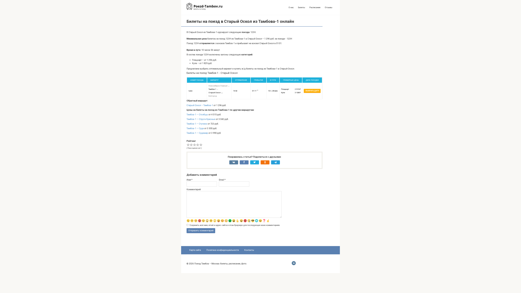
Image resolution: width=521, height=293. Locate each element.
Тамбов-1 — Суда (195, 128)
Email (222, 180)
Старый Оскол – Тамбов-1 (200, 105)
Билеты (301, 7)
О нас (291, 7)
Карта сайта (195, 250)
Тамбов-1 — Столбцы (197, 114)
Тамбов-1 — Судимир (197, 133)
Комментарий (194, 189)
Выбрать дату (312, 91)
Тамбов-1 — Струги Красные (201, 119)
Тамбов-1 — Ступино (197, 123)
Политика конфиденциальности (222, 250)
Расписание (314, 7)
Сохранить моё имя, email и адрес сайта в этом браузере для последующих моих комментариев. (235, 225)
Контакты (249, 250)
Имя (189, 180)
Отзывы (328, 7)
